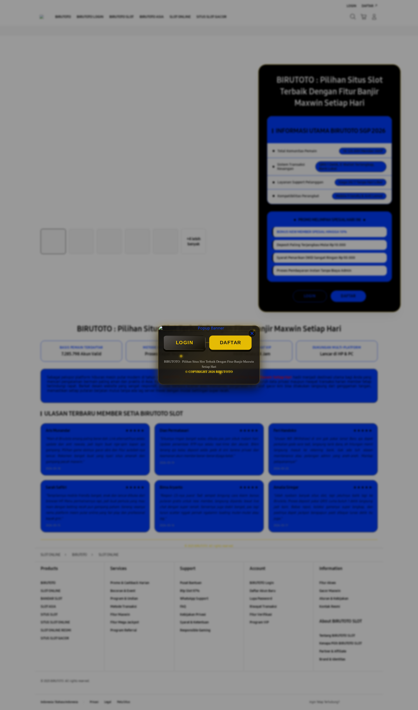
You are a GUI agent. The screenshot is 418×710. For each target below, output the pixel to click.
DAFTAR (230, 342)
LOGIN (184, 342)
